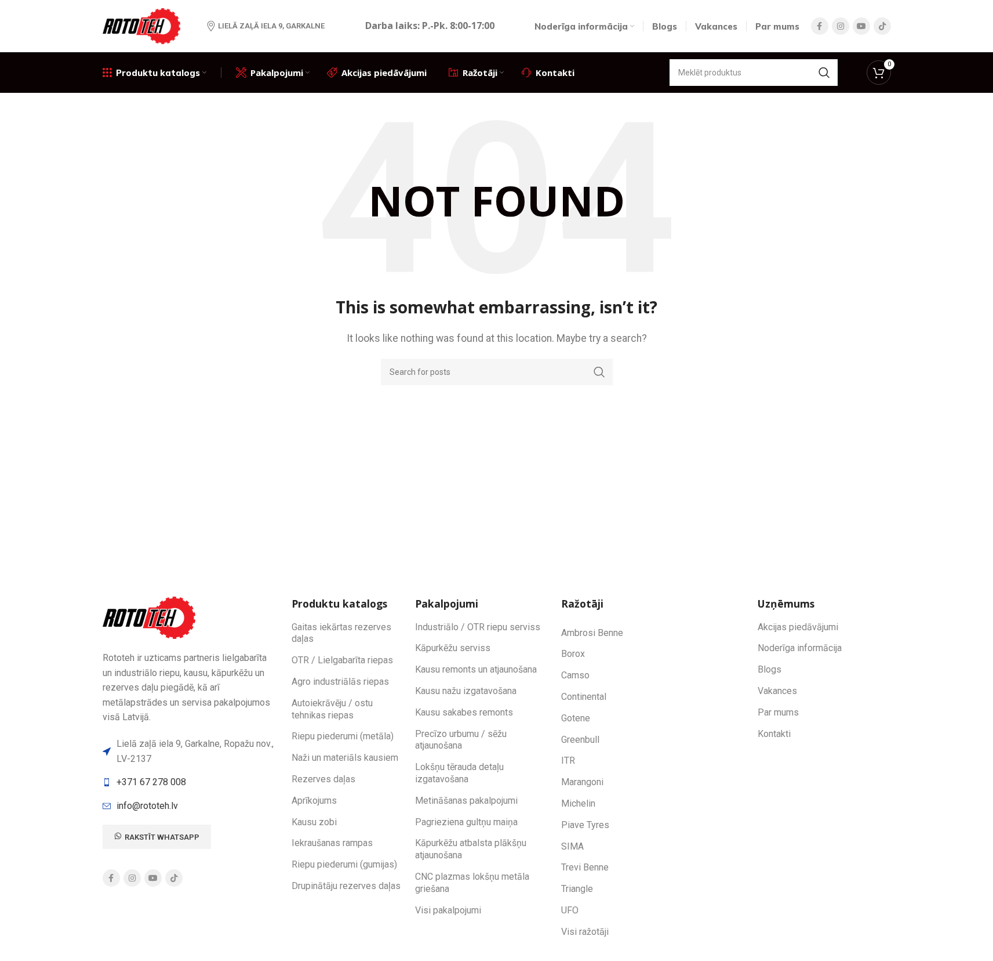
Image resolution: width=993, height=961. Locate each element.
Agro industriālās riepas (340, 681)
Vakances (777, 690)
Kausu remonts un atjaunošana (476, 669)
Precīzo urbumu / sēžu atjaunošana (461, 740)
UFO (570, 910)
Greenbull (580, 739)
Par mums (778, 712)
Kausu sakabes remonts (464, 712)
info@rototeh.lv (147, 805)
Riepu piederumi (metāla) (343, 736)
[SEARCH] (824, 72)
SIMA (572, 846)
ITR (568, 760)
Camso (575, 675)
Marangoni (582, 781)
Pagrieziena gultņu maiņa (466, 822)
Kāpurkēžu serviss (452, 647)
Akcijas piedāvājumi (798, 627)
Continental (583, 696)
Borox (573, 653)
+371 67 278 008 (151, 781)
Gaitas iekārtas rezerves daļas (341, 633)
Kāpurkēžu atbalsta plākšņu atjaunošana (470, 849)
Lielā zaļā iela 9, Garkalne (271, 25)
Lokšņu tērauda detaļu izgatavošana (459, 773)
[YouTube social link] (861, 26)
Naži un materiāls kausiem (345, 757)
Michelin (578, 803)
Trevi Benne (585, 867)
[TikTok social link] (882, 26)
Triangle (577, 888)
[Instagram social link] (840, 26)
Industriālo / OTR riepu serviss (477, 627)
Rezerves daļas (323, 779)
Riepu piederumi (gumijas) (344, 864)
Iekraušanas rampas (332, 842)
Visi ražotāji (585, 931)
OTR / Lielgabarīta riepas (342, 660)
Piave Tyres (585, 824)
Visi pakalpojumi (448, 910)
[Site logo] (143, 25)
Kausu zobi (314, 822)
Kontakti (774, 733)
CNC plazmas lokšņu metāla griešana (472, 882)
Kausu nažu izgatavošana (465, 690)
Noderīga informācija (800, 647)
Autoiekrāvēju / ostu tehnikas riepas (332, 709)
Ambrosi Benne (592, 632)
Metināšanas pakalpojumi (466, 800)
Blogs (769, 669)
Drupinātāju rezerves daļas (346, 885)
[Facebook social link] (819, 26)
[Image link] (151, 617)
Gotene (575, 718)
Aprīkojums (314, 800)
